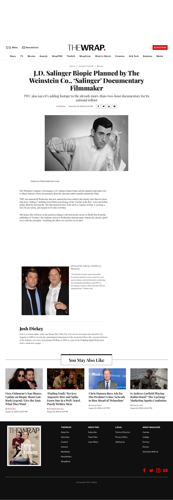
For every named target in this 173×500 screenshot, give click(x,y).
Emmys (146, 442)
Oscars (146, 447)
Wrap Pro (93, 427)
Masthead (65, 452)
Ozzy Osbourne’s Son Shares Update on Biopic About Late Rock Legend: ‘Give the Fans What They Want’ (23, 399)
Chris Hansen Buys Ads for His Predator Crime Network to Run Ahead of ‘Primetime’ (107, 397)
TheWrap (66, 427)
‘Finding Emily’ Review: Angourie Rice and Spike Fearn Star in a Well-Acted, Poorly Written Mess (64, 399)
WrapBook (65, 461)
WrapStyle (85, 56)
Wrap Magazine (151, 427)
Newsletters (32, 47)
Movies (31, 56)
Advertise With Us (150, 452)
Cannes (146, 432)
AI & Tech (134, 56)
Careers (64, 447)
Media (160, 56)
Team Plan (92, 437)
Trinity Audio (45, 181)
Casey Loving (137, 405)
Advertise (65, 437)
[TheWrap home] (86, 47)
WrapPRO (57, 56)
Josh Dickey (60, 106)
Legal (118, 427)
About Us (65, 432)
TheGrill (71, 56)
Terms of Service (122, 432)
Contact (64, 442)
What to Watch (103, 56)
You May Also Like (86, 360)
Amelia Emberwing (56, 409)
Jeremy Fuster (96, 405)
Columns (119, 56)
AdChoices (120, 442)
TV (21, 56)
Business (147, 56)
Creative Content (86, 66)
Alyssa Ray (12, 409)
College (146, 437)
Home (72, 66)
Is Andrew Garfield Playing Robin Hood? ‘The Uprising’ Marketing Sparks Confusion (148, 397)
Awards (43, 56)
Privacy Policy (121, 437)
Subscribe (160, 47)
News (13, 56)
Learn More (93, 442)
